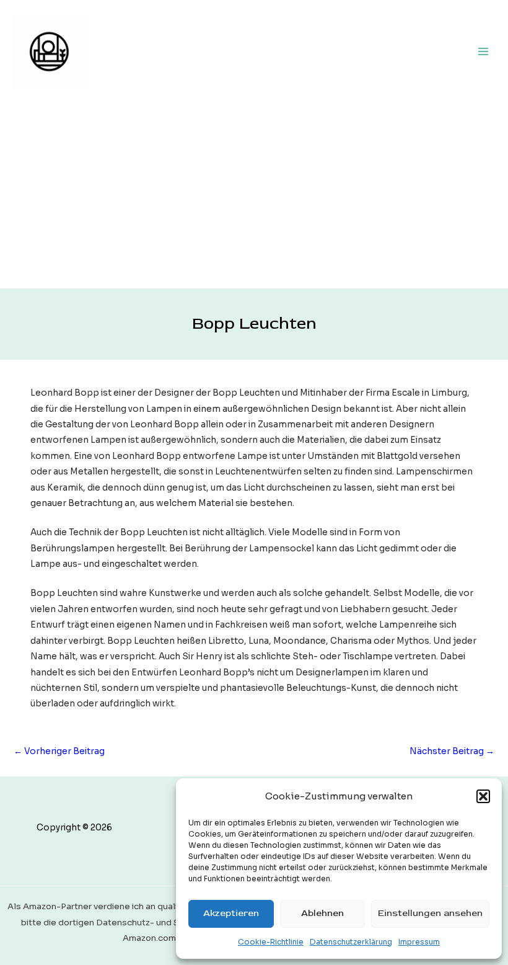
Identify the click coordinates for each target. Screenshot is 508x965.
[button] (483, 796)
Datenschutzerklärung (351, 941)
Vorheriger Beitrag (59, 751)
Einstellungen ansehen (430, 913)
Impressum (419, 941)
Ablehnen (322, 913)
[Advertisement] (254, 195)
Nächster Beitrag (451, 751)
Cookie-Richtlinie (271, 941)
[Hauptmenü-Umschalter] (483, 51)
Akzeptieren (231, 913)
